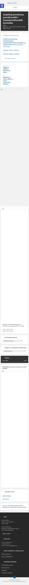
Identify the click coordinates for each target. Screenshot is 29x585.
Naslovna (5, 27)
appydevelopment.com (21, 581)
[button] (2, 6)
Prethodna (6, 65)
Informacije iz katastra (7, 573)
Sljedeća (5, 75)
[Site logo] (12, 3)
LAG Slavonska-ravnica (7, 565)
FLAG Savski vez (6, 567)
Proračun (13, 58)
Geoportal (4, 570)
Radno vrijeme (6, 533)
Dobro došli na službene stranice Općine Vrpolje (14, 27)
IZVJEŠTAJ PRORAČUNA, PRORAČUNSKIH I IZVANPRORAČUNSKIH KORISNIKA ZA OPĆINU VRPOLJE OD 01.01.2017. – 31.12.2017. (14, 42)
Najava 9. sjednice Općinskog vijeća (6, 69)
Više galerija (5, 499)
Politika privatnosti (6, 554)
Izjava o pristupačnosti (7, 556)
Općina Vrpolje (6, 496)
